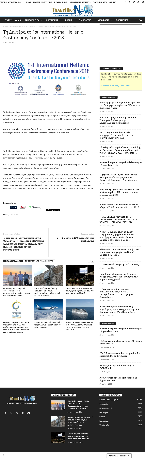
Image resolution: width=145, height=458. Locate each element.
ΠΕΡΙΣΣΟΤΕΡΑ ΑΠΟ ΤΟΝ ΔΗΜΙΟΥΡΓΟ (39, 261)
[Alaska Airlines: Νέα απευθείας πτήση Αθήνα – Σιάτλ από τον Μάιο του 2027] (48, 309)
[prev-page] (89, 261)
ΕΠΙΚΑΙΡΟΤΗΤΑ (32, 20)
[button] (140, 20)
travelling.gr (13, 20)
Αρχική (5, 26)
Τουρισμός (103, 404)
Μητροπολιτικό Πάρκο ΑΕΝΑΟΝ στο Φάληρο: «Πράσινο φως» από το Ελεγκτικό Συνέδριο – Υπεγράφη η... (118, 177)
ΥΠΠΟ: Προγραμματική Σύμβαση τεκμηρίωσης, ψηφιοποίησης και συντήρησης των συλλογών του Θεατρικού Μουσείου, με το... (117, 235)
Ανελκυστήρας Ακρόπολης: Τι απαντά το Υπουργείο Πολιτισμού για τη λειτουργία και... (80, 421)
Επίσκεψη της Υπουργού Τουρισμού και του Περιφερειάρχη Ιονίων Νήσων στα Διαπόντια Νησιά (16, 292)
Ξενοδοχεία (104, 425)
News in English (61, 2)
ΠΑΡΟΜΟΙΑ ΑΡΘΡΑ (13, 261)
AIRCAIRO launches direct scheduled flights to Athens (118, 379)
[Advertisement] (48, 142)
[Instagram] (129, 2)
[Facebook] (125, 2)
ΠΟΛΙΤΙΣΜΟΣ (122, 20)
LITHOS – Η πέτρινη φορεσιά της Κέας (119, 264)
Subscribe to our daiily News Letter (115, 86)
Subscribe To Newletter (80, 2)
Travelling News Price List (104, 2)
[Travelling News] (72, 10)
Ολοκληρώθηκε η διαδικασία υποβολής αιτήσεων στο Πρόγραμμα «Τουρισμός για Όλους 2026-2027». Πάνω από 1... (120, 150)
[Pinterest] (134, 2)
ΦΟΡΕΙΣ (68, 20)
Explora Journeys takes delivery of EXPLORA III (117, 367)
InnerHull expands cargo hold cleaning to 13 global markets (121, 163)
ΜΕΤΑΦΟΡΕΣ (103, 20)
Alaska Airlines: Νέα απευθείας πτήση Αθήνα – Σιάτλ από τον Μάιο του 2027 (48, 324)
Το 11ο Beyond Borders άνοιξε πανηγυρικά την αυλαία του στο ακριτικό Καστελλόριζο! (80, 290)
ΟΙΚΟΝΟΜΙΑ (52, 20)
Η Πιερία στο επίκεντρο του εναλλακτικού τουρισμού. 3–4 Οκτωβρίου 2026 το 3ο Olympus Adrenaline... (116, 293)
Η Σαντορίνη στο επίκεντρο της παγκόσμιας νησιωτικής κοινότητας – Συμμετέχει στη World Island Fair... (119, 309)
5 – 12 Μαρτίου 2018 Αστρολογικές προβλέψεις (75, 239)
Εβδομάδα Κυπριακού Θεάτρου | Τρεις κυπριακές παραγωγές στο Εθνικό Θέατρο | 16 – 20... (119, 252)
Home (28, 2)
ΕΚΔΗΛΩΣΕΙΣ (85, 20)
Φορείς (102, 417)
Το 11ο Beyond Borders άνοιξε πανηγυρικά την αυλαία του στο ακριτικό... (79, 436)
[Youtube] (142, 2)
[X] (138, 2)
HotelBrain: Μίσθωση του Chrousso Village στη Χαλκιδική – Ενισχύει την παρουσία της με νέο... (119, 277)
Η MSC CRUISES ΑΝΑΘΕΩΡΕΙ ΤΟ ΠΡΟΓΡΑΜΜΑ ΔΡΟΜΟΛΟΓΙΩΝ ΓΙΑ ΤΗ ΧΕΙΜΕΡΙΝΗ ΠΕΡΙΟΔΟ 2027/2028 (79, 326)
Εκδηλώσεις (104, 421)
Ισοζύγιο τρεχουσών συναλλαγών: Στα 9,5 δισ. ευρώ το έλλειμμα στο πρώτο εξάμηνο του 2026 (119, 192)
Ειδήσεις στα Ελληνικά (42, 2)
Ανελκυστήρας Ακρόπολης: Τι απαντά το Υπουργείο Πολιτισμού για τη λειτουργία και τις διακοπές (47, 292)
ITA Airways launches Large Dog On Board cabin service (121, 342)
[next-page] (92, 261)
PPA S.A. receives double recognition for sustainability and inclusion (120, 354)
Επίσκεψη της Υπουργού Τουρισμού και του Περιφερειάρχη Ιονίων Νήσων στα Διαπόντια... (78, 405)
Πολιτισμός (103, 412)
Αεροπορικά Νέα (106, 408)
